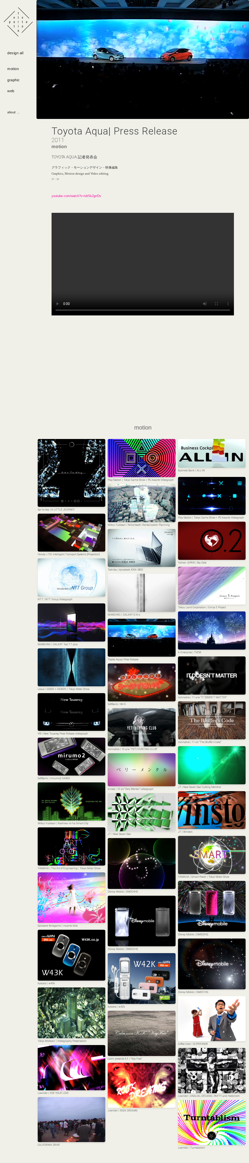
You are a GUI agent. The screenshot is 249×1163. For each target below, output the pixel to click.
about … (13, 112)
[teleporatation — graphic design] (18, 21)
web (10, 91)
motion (13, 69)
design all (15, 53)
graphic (13, 80)
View (71, 471)
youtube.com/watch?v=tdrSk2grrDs (76, 196)
